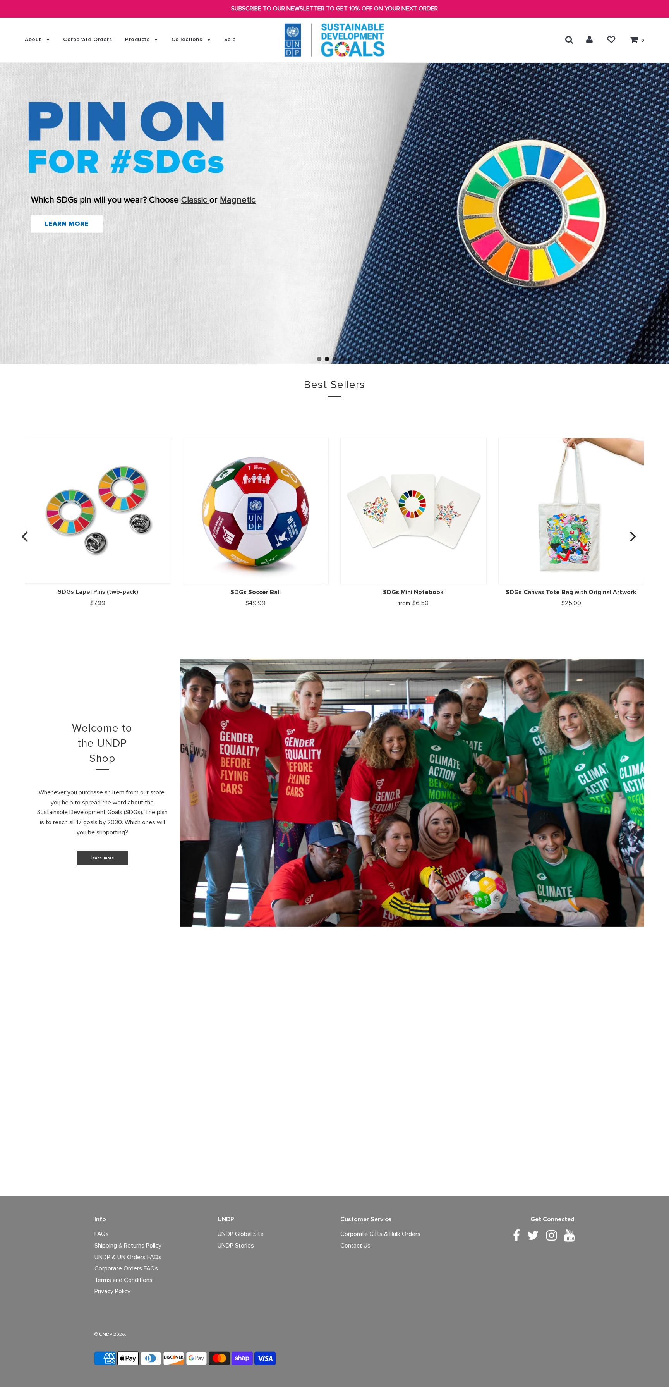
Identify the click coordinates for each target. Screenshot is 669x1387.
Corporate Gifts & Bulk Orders (380, 1234)
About (34, 39)
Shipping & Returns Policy (127, 1246)
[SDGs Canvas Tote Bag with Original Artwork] (571, 511)
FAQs (101, 1234)
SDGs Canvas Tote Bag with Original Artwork (571, 592)
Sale (230, 39)
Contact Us (355, 1246)
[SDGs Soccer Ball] (256, 511)
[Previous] (25, 536)
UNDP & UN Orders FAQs (127, 1257)
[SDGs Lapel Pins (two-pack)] (98, 510)
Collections (188, 39)
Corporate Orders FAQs (126, 1268)
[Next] (631, 536)
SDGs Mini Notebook (413, 592)
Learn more (102, 858)
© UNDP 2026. (110, 1334)
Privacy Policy (112, 1291)
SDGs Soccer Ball (255, 592)
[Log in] (589, 39)
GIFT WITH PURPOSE (142, 230)
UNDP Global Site (241, 1234)
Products (138, 39)
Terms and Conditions (123, 1280)
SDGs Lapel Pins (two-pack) (98, 592)
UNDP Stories (236, 1246)
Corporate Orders (87, 39)
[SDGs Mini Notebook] (413, 511)
